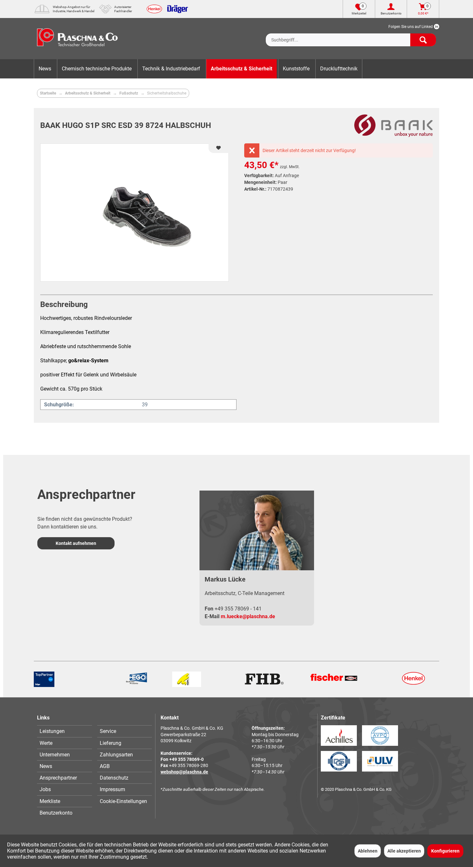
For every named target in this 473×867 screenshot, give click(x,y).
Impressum (112, 789)
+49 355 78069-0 (186, 759)
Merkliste (50, 801)
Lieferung (110, 743)
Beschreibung (64, 304)
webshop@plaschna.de (184, 771)
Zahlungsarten (116, 755)
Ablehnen (367, 850)
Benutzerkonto (56, 813)
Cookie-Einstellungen (123, 801)
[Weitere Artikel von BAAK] (393, 125)
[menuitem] (351, 34)
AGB (105, 766)
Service (108, 731)
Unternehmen (55, 755)
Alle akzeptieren (404, 850)
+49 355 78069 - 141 (238, 609)
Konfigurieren (445, 850)
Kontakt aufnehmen (76, 543)
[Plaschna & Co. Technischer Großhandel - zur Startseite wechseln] (77, 38)
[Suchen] (423, 39)
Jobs (45, 789)
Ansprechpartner (58, 778)
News (46, 766)
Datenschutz (114, 778)
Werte (46, 743)
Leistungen (52, 731)
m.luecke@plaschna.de (248, 616)
